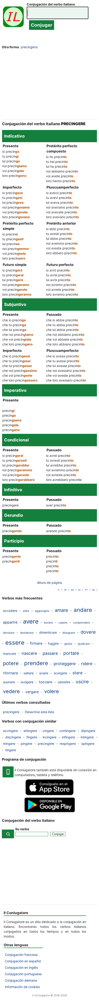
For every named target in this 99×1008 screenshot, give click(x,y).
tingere (10, 750)
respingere (68, 743)
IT (59, 590)
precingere (11, 712)
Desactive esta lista (39, 712)
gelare (68, 643)
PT (86, 590)
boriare (48, 622)
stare (77, 672)
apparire (10, 622)
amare (61, 610)
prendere (36, 663)
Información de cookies (22, 987)
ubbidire (64, 682)
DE (93, 590)
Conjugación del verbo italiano (51, 4)
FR (65, 590)
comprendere (81, 622)
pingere (26, 743)
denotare (9, 632)
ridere (86, 663)
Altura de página (49, 582)
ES (79, 590)
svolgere (26, 682)
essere (14, 642)
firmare (36, 643)
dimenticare (48, 632)
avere (30, 621)
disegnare (68, 632)
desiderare (27, 632)
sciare (43, 673)
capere (62, 622)
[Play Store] (49, 811)
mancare (9, 653)
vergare (32, 691)
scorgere (60, 673)
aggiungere (42, 611)
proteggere (65, 663)
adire (26, 611)
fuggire (53, 643)
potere (11, 663)
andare (83, 610)
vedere (11, 691)
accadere (10, 611)
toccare (45, 682)
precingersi (29, 47)
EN (72, 590)
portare (71, 653)
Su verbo (22, 829)
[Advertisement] (49, 86)
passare (50, 653)
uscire (82, 681)
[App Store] (49, 794)
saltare (28, 673)
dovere (88, 632)
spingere (87, 743)
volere (51, 691)
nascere (29, 653)
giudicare (84, 643)
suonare (9, 682)
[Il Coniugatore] (13, 18)
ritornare (10, 673)
